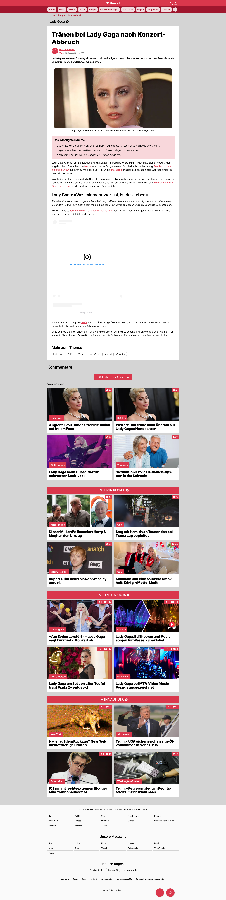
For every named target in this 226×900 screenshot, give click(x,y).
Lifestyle (52, 825)
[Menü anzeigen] (176, 3)
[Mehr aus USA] (113, 699)
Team (75, 879)
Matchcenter (133, 816)
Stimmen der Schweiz (164, 821)
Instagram (117, 169)
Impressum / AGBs (124, 879)
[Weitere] (175, 9)
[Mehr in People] (113, 490)
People (61, 15)
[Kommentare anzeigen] (170, 892)
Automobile (133, 848)
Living (77, 843)
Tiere (77, 848)
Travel (104, 848)
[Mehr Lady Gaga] (113, 595)
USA (61, 52)
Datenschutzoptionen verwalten (150, 879)
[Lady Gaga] (113, 21)
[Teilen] (160, 892)
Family (157, 843)
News (50, 816)
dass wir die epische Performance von (90, 210)
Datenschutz (106, 879)
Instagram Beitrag (87, 313)
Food (50, 848)
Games (131, 821)
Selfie (84, 322)
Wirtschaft (53, 821)
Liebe (103, 843)
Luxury (131, 843)
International (74, 15)
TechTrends (159, 848)
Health (51, 843)
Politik (77, 816)
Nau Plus (105, 821)
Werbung (65, 879)
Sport (103, 816)
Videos (78, 821)
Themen (78, 825)
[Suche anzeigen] (171, 3)
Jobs (84, 879)
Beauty (51, 853)
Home (52, 15)
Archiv (104, 825)
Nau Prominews (67, 49)
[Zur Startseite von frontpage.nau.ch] (113, 3)
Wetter (88, 166)
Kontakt (93, 879)
